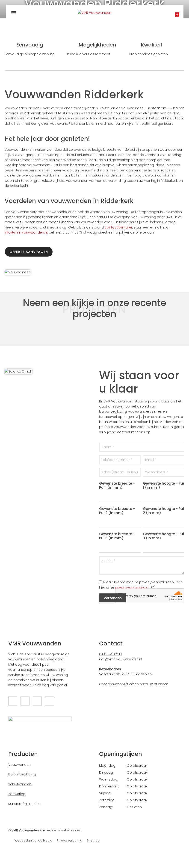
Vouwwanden (19, 764)
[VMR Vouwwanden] (94, 12)
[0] (173, 16)
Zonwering (16, 794)
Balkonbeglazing (22, 774)
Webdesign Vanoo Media (33, 840)
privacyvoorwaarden (132, 587)
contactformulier (118, 227)
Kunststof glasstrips (24, 803)
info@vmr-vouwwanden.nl (26, 232)
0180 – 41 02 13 (110, 654)
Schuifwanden (20, 784)
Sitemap (93, 840)
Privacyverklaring (69, 840)
